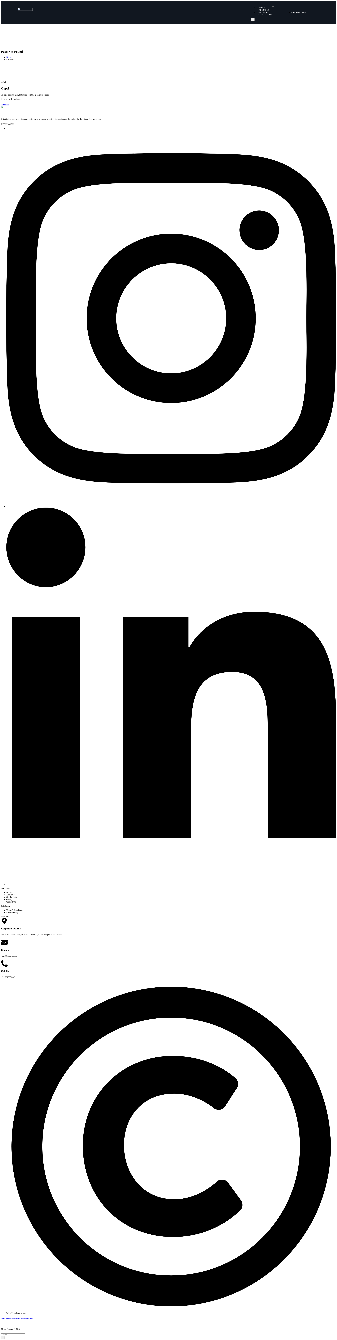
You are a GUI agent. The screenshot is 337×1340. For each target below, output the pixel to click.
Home (8, 57)
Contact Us (265, 15)
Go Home (5, 104)
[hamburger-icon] (273, 6)
